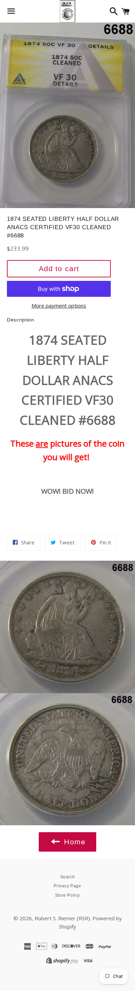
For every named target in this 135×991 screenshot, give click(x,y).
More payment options (59, 305)
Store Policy (67, 895)
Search (67, 876)
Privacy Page (67, 886)
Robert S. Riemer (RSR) (62, 918)
